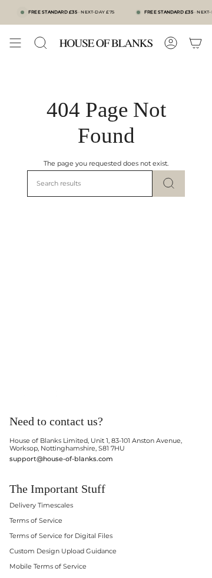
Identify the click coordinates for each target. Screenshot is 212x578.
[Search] (169, 183)
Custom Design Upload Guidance (63, 551)
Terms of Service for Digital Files (60, 536)
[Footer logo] (55, 393)
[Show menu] (15, 42)
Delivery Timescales (41, 505)
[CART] (195, 42)
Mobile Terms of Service (48, 566)
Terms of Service (35, 521)
